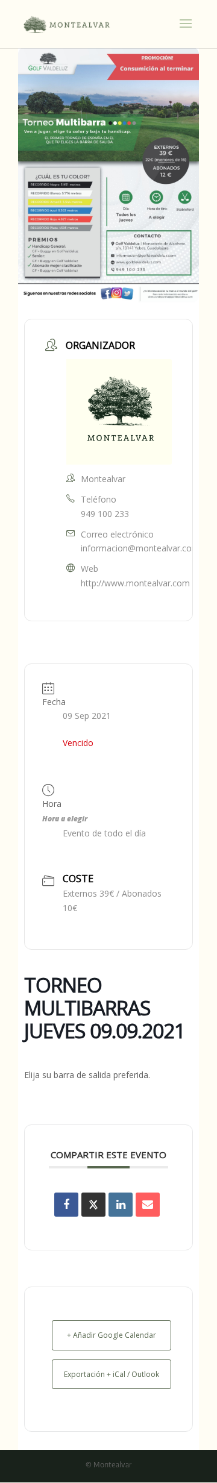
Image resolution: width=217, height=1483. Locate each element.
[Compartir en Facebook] (66, 1205)
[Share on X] (93, 1205)
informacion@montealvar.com (140, 548)
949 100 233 (105, 513)
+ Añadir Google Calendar (111, 1335)
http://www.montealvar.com (135, 583)
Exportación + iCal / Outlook (111, 1374)
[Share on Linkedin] (120, 1205)
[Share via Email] (148, 1205)
